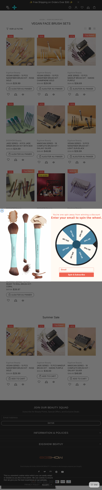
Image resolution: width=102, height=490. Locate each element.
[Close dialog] (2, 210)
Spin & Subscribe (76, 274)
